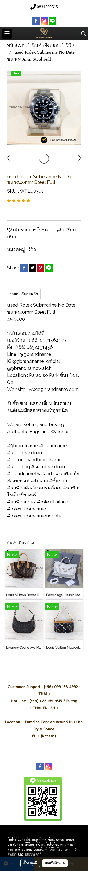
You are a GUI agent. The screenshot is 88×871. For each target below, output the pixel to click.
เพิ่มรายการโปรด (30, 229)
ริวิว (32, 249)
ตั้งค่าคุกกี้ (30, 863)
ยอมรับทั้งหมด (55, 863)
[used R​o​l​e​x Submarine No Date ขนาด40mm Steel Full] (44, 107)
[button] (82, 33)
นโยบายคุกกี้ (33, 854)
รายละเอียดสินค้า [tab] (24, 294)
